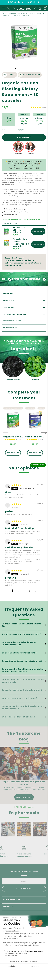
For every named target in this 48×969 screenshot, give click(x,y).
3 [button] (24, 591)
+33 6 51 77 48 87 (13, 265)
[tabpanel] (24, 41)
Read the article (24, 797)
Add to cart (24, 137)
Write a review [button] (38, 465)
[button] (36, 107)
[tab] (15, 68)
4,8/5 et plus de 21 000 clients (24, 2)
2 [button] (18, 591)
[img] (16, 485)
